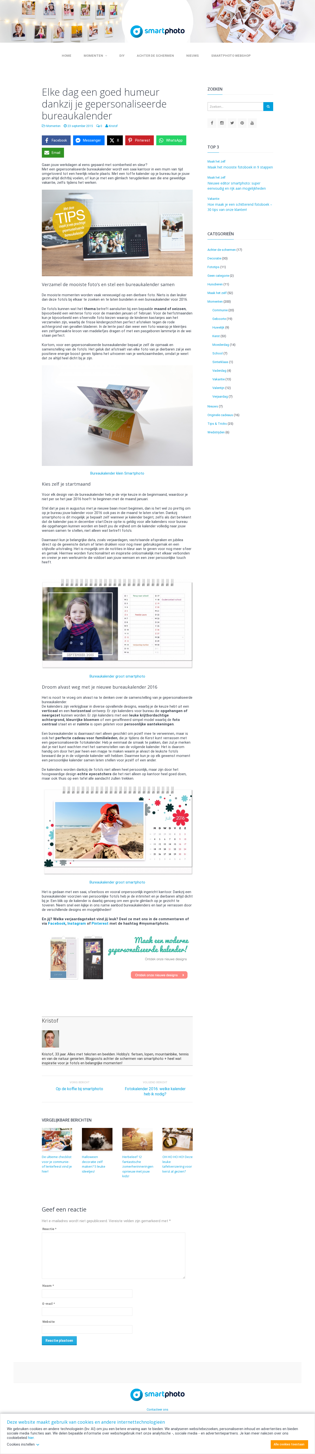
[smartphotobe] (222, 123)
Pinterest (100, 923)
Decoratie (214, 258)
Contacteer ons (157, 1409)
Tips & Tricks (217, 423)
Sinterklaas (220, 362)
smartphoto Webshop (231, 55)
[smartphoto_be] (232, 123)
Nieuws (192, 55)
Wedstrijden (216, 432)
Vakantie (213, 199)
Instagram (76, 923)
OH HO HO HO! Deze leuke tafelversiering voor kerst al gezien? (177, 1164)
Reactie (49, 1229)
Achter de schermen (155, 55)
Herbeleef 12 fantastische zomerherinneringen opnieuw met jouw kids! (137, 1166)
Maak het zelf (216, 161)
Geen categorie (218, 275)
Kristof (50, 1020)
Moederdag (220, 345)
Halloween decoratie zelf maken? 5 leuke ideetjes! (93, 1164)
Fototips (213, 267)
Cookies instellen (21, 1444)
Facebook (56, 923)
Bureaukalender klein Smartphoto (117, 473)
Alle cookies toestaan (289, 1444)
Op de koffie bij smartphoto (79, 1088)
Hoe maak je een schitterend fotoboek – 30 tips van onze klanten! (239, 207)
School (217, 353)
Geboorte (219, 319)
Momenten (93, 55)
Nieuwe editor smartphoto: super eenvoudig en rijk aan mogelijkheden (236, 186)
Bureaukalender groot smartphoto (117, 676)
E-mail (48, 1304)
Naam (48, 1286)
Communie (220, 310)
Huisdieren (215, 284)
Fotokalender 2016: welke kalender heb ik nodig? (155, 1091)
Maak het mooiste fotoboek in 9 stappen (240, 167)
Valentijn (218, 388)
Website (48, 1322)
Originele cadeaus (220, 415)
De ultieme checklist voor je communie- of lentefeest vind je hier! (57, 1164)
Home (66, 55)
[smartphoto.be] (211, 123)
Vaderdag (219, 370)
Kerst (216, 336)
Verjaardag (220, 396)
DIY (122, 55)
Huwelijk (218, 327)
